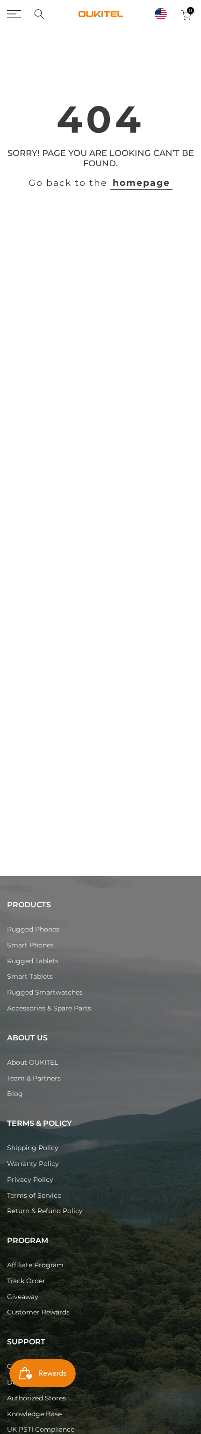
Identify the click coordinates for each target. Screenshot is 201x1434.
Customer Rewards (38, 1312)
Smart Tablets (30, 976)
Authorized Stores (36, 1398)
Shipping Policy (32, 1148)
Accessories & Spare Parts (49, 1008)
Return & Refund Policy (45, 1211)
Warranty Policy (33, 1163)
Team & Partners (34, 1078)
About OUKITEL (32, 1062)
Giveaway (22, 1297)
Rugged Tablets (32, 961)
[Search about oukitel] (39, 14)
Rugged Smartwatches (45, 992)
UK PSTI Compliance (40, 1429)
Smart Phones (30, 945)
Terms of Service (34, 1195)
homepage (141, 182)
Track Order (26, 1281)
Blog (15, 1093)
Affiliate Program (35, 1265)
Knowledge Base (34, 1414)
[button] (161, 14)
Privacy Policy (30, 1179)
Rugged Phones (33, 929)
